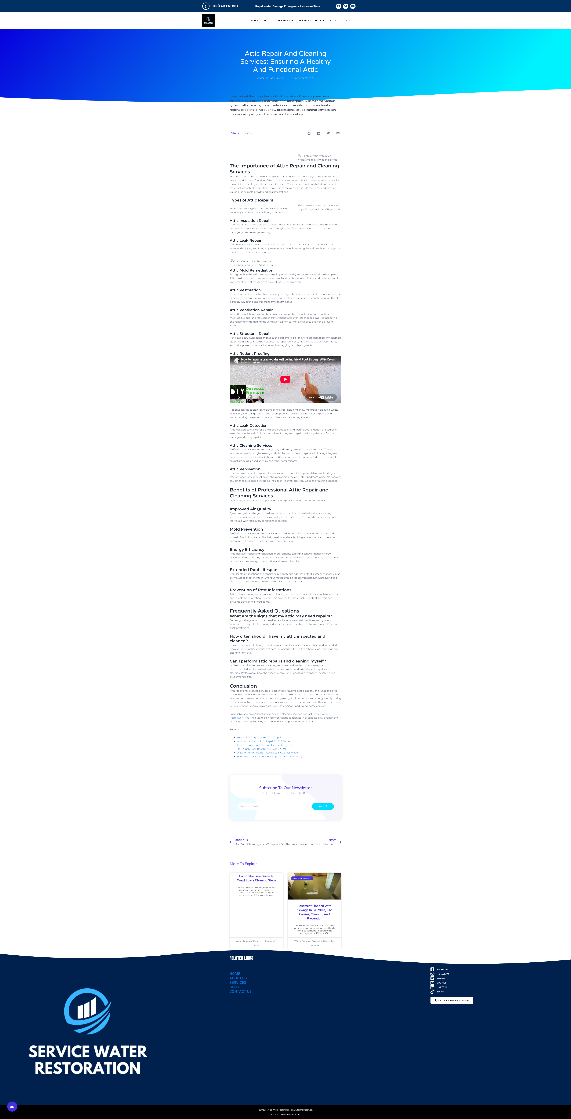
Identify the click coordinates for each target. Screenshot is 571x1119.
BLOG (333, 20)
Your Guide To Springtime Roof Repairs (260, 737)
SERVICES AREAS (309, 20)
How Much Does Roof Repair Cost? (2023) (261, 749)
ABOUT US (238, 978)
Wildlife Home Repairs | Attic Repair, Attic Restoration (268, 752)
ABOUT (267, 20)
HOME (254, 20)
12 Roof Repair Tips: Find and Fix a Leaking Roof (264, 745)
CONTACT (348, 20)
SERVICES (283, 20)
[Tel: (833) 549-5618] (206, 6)
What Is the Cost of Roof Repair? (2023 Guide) (263, 741)
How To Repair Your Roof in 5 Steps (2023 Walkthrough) (269, 756)
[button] (12, 1107)
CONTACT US (240, 991)
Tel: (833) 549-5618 (225, 5)
